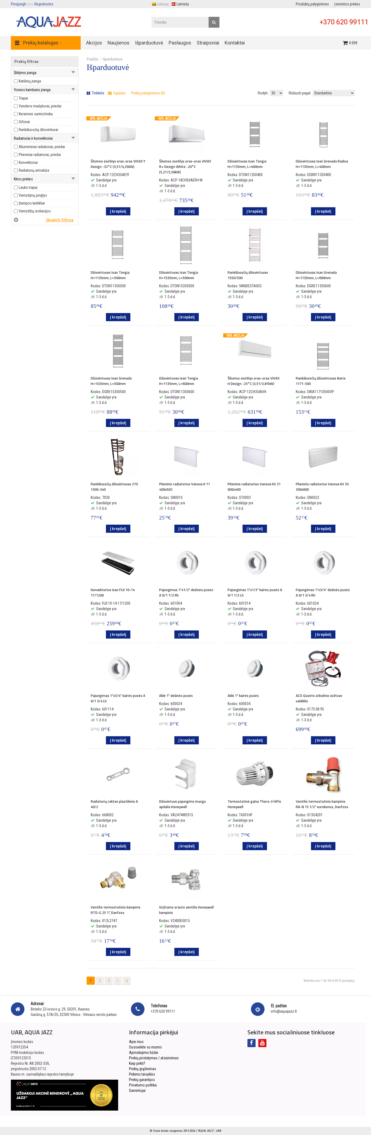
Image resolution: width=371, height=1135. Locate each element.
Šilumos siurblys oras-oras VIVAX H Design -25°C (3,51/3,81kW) (253, 380)
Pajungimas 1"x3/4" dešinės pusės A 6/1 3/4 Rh (323, 592)
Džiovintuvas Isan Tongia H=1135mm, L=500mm (110, 275)
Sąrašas (119, 93)
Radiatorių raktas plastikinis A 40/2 (114, 804)
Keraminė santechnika (36, 114)
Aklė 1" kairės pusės (243, 695)
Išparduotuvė (112, 59)
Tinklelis (97, 93)
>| (126, 980)
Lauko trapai (28, 187)
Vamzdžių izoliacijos (35, 211)
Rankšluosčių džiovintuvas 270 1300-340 (114, 486)
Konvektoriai (28, 162)
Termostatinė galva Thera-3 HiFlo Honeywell (254, 804)
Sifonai (24, 122)
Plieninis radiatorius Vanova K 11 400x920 (184, 486)
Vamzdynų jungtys (33, 195)
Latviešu (183, 4)
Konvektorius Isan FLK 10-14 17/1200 (113, 592)
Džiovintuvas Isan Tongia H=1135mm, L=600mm (178, 380)
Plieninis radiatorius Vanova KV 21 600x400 (254, 486)
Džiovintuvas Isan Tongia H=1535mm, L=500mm (178, 275)
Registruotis (43, 4)
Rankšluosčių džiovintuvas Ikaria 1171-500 (320, 380)
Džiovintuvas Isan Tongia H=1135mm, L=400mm (247, 163)
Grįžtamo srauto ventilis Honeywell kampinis (186, 909)
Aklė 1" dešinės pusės (176, 695)
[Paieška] (214, 22)
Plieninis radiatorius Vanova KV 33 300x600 (322, 486)
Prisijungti (18, 4)
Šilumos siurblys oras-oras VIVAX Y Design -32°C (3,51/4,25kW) (118, 163)
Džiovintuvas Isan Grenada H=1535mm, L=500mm (111, 380)
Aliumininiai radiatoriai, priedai (42, 147)
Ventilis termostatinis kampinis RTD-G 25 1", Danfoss (115, 909)
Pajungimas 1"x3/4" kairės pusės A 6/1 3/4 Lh (118, 698)
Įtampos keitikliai (32, 203)
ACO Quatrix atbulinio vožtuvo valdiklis (319, 698)
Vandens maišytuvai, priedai (40, 106)
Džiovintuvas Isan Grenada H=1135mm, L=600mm (316, 275)
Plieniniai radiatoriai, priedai (40, 154)
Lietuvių (163, 4)
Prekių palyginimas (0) (148, 93)
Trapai (23, 98)
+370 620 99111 (344, 22)
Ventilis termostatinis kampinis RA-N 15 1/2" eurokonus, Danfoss (322, 804)
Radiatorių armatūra (34, 170)
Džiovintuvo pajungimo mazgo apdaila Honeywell (182, 804)
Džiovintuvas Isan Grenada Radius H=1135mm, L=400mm (322, 163)
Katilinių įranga (30, 81)
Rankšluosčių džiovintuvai (38, 129)
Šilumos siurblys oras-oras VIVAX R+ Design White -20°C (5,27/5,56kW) (185, 166)
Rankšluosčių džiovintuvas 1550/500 (248, 275)
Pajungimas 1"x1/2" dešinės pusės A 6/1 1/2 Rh (186, 592)
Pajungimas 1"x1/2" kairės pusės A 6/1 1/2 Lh (255, 592)
